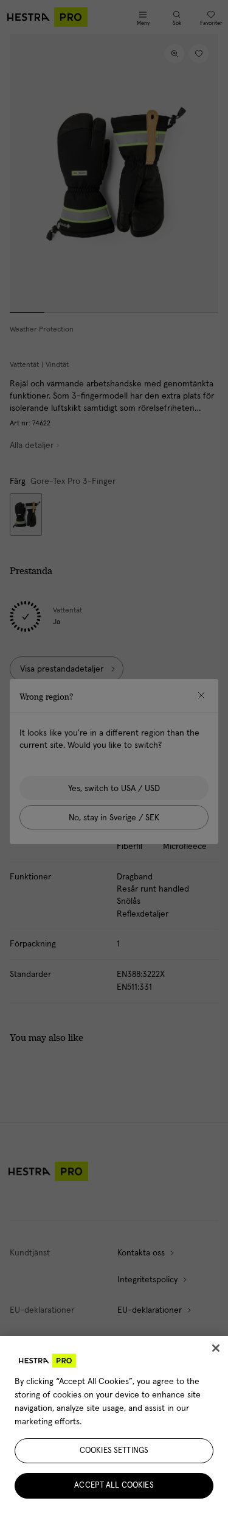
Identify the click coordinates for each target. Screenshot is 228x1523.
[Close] (216, 1348)
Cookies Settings (114, 1451)
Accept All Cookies (113, 1485)
